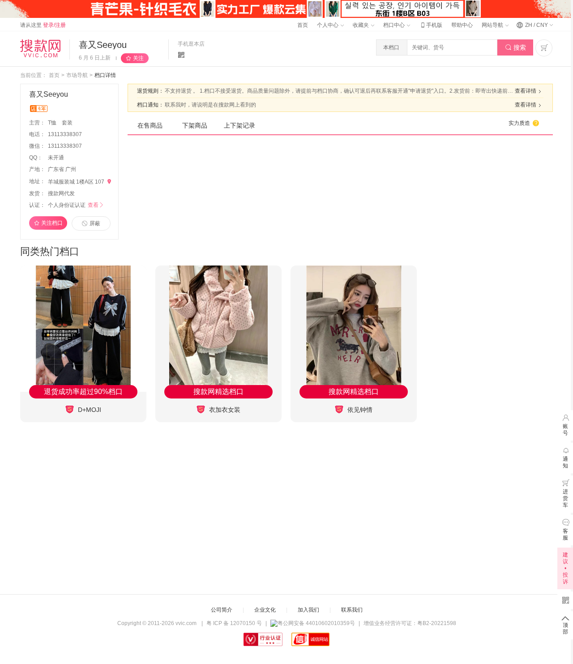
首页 (302, 25)
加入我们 (308, 610)
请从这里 (43, 25)
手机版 (430, 25)
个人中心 (328, 25)
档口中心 (394, 25)
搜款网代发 (61, 193)
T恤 (53, 123)
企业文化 (265, 610)
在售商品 (149, 125)
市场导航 (77, 75)
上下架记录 (239, 125)
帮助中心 (462, 25)
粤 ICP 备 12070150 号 (234, 623)
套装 (67, 123)
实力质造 (524, 123)
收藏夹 (361, 25)
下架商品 (194, 125)
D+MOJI (88, 409)
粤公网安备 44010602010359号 (316, 623)
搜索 (515, 47)
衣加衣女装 (223, 409)
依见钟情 (359, 409)
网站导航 (493, 25)
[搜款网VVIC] (40, 48)
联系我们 (352, 610)
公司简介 (221, 610)
